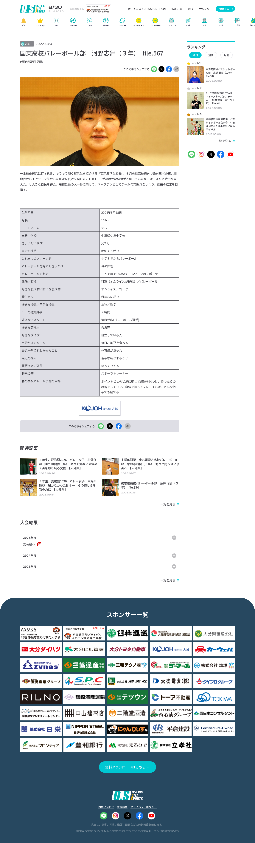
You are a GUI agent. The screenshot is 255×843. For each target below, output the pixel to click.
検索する (224, 9)
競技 (190, 9)
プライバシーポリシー (143, 807)
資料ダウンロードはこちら (125, 767)
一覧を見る (167, 504)
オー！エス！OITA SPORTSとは (147, 9)
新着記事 (177, 9)
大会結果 (204, 9)
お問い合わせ (106, 807)
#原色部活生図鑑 (31, 61)
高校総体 (29, 544)
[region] (127, 23)
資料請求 (122, 807)
